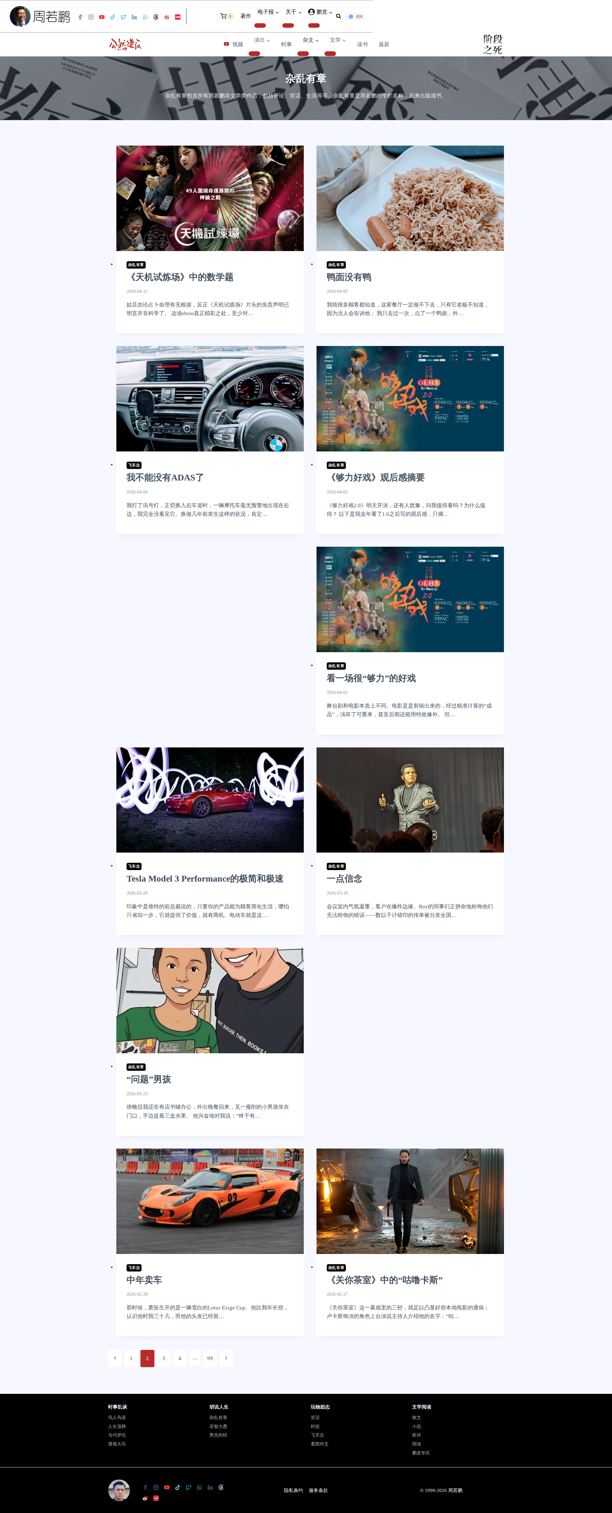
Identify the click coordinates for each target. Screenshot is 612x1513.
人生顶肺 (117, 1426)
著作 (245, 16)
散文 (416, 1417)
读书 (362, 44)
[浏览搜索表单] (338, 16)
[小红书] (177, 17)
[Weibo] (166, 17)
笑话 (315, 1417)
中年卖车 (144, 1280)
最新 (384, 44)
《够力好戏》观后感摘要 (376, 477)
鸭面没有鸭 (349, 277)
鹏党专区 (421, 1453)
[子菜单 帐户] (314, 25)
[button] (330, 12)
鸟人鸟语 (117, 1417)
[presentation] (210, 198)
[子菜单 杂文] (303, 53)
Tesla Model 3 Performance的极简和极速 (205, 878)
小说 (416, 1426)
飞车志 (134, 465)
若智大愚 (218, 1426)
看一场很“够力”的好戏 (371, 678)
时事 (286, 44)
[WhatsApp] (145, 17)
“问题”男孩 (149, 1079)
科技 (315, 1426)
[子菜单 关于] (288, 25)
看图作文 (320, 1444)
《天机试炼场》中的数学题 (180, 277)
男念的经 (218, 1435)
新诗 (416, 1435)
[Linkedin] (134, 17)
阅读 (416, 1444)
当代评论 (117, 1435)
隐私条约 (293, 1490)
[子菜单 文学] (330, 53)
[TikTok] (112, 17)
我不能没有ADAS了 (165, 477)
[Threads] (155, 17)
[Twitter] (123, 17)
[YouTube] (101, 17)
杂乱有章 (136, 265)
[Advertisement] (210, 631)
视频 (237, 44)
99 (210, 1358)
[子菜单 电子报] (260, 25)
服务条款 (318, 1490)
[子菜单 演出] (254, 53)
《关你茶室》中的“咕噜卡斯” (385, 1280)
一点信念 (344, 878)
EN (359, 16)
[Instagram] (90, 17)
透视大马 (117, 1444)
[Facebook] (80, 17)
